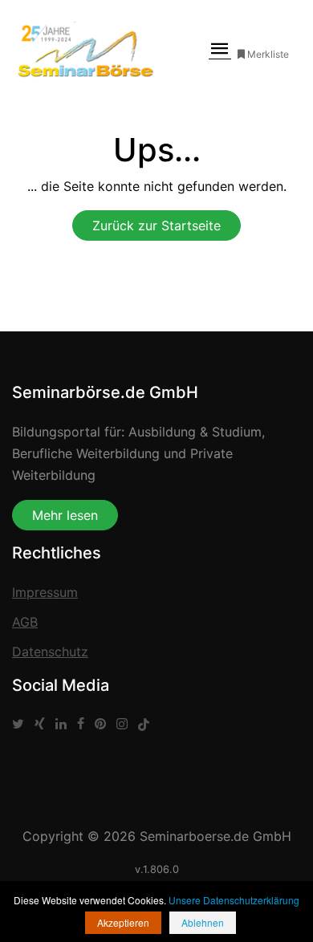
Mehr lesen (65, 515)
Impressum (45, 592)
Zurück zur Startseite (156, 225)
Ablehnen (202, 922)
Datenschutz (50, 652)
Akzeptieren (123, 922)
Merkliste (268, 54)
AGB (25, 622)
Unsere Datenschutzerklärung (234, 900)
